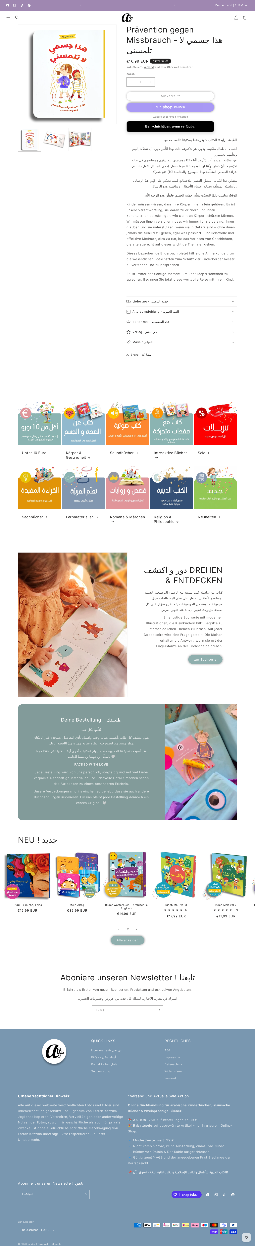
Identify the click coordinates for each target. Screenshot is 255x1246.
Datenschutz (173, 1064)
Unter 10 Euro (34, 453)
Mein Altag (77, 904)
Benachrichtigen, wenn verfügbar (170, 126)
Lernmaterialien (80, 517)
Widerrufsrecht (175, 1071)
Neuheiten (207, 517)
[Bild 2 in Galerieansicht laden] (54, 139)
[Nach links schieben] (118, 929)
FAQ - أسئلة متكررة (103, 1057)
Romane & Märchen (127, 517)
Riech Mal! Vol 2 (226, 904)
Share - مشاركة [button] (140, 354)
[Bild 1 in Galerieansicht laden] (29, 139)
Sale (201, 453)
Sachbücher (32, 517)
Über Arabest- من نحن (106, 1050)
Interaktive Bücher (170, 453)
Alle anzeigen (127, 940)
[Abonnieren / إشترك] (158, 1010)
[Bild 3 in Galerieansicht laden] (79, 139)
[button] (8, 17)
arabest (33, 1244)
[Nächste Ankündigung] (174, 5)
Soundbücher (122, 453)
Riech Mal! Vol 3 (176, 904)
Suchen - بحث (100, 1071)
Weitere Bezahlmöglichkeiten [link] (170, 116)
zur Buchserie (205, 659)
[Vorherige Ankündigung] (80, 5)
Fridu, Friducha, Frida (27, 904)
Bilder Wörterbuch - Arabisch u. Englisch (126, 906)
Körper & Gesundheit (76, 455)
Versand (149, 67)
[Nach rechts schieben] (136, 929)
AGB (168, 1050)
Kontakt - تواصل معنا (104, 1064)
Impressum (172, 1057)
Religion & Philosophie (164, 519)
